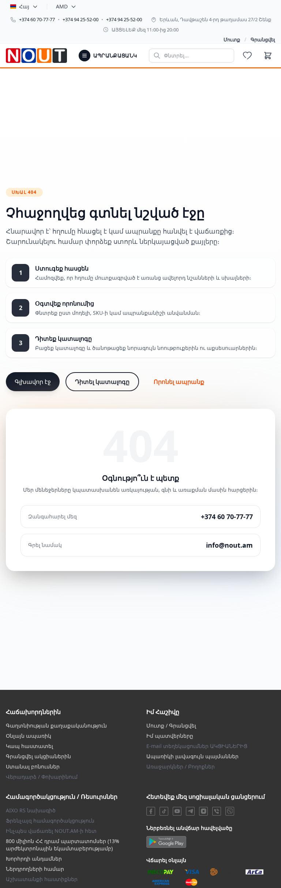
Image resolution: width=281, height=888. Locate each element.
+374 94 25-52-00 (80, 19)
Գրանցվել (263, 39)
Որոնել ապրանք (179, 382)
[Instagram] (203, 811)
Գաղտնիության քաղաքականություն (56, 725)
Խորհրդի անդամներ (34, 858)
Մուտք (232, 39)
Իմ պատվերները (169, 735)
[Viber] (216, 811)
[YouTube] (177, 811)
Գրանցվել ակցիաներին (38, 756)
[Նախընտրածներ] (247, 55)
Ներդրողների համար (35, 868)
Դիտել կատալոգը (102, 382)
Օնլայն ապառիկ (28, 735)
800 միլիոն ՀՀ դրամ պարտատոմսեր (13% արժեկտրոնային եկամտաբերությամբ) (62, 845)
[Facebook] (150, 811)
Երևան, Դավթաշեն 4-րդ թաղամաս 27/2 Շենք (215, 19)
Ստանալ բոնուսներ (33, 766)
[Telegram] (190, 811)
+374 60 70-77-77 (37, 19)
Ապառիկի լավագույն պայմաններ (192, 756)
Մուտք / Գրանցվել (171, 725)
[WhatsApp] (229, 811)
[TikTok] (164, 811)
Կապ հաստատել (29, 745)
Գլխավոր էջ (33, 382)
